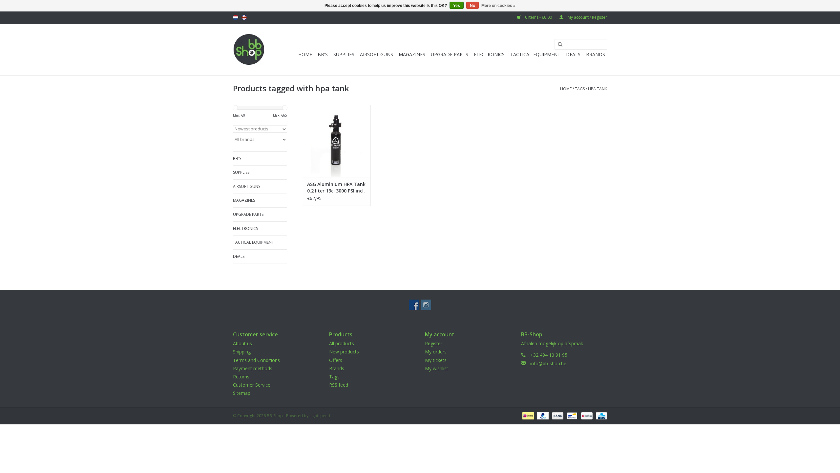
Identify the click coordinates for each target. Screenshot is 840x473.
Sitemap (241, 393)
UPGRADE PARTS (449, 54)
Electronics (489, 54)
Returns (241, 376)
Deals (573, 54)
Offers (335, 360)
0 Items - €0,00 (538, 17)
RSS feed (338, 385)
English (244, 17)
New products (344, 352)
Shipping (242, 352)
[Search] (558, 44)
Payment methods (252, 368)
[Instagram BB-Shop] (426, 305)
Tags (580, 89)
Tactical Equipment (535, 54)
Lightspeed (319, 415)
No (472, 5)
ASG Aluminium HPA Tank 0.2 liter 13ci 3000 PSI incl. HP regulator (336, 187)
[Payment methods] (527, 415)
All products (341, 343)
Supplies (343, 54)
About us (242, 343)
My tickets (436, 360)
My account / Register (587, 17)
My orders (436, 352)
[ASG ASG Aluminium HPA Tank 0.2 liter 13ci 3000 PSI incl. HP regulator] (336, 141)
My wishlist (436, 368)
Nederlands (235, 17)
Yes (456, 5)
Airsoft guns (376, 54)
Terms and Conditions (256, 360)
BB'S (323, 54)
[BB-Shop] (249, 49)
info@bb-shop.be (548, 363)
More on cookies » (498, 5)
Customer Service (251, 385)
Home (305, 54)
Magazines (412, 54)
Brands (595, 54)
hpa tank (597, 89)
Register (433, 343)
